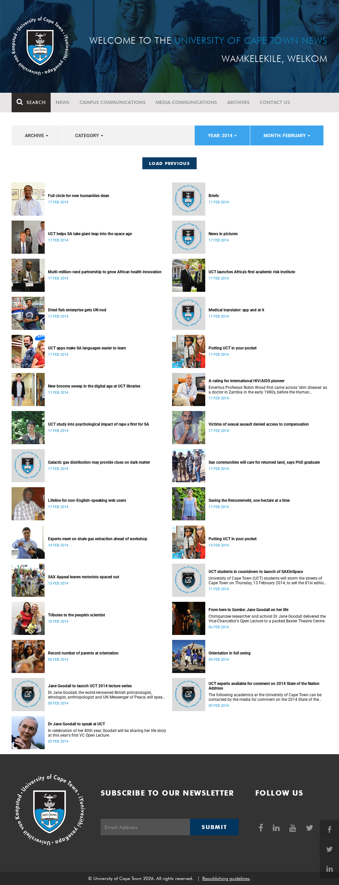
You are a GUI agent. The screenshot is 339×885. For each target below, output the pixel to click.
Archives (238, 102)
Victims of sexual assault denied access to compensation (259, 424)
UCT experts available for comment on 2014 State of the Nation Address (264, 686)
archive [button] (35, 135)
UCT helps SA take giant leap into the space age (90, 234)
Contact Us (275, 102)
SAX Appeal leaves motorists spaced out (83, 577)
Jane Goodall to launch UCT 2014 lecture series (90, 686)
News (63, 102)
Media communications (186, 102)
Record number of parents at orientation (83, 653)
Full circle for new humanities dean (78, 195)
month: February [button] (285, 135)
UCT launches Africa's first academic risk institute (252, 272)
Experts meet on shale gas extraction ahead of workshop (97, 539)
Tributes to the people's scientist (76, 615)
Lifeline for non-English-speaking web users (87, 500)
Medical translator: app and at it (236, 310)
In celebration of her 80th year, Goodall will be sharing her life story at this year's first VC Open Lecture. (107, 733)
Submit (214, 827)
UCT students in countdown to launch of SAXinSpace (256, 571)
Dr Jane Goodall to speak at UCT (76, 724)
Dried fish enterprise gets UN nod (77, 310)
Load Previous (169, 163)
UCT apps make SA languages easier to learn (87, 348)
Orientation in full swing (230, 653)
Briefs (214, 195)
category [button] (87, 135)
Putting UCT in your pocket (233, 348)
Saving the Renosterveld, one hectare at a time (249, 500)
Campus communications (112, 102)
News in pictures (223, 234)
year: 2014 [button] (220, 135)
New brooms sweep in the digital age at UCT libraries (94, 386)
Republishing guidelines (226, 878)
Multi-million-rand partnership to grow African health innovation (105, 272)
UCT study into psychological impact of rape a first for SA (98, 424)
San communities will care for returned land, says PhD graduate (264, 462)
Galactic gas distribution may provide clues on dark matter (99, 462)
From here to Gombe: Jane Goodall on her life (248, 609)
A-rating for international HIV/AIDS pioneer (246, 381)
